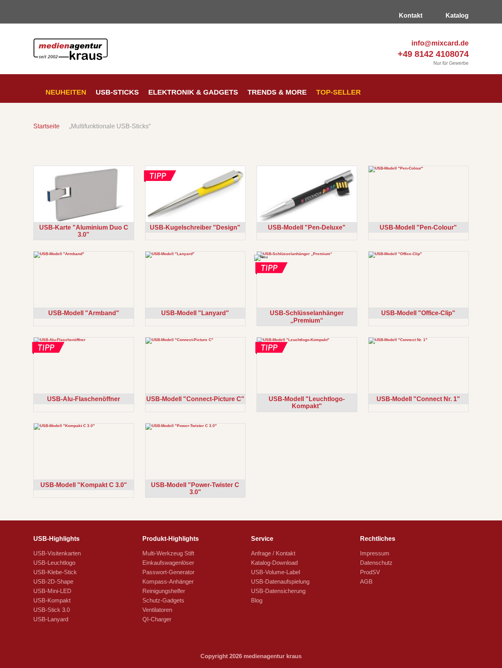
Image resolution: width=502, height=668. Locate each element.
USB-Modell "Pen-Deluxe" (307, 227)
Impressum (374, 553)
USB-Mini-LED (52, 591)
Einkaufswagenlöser (168, 562)
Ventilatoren (157, 609)
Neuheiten (65, 92)
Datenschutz (376, 562)
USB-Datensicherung (278, 591)
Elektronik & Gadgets (193, 92)
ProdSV (370, 572)
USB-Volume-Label (275, 572)
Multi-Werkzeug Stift (168, 553)
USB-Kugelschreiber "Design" (195, 227)
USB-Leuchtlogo (54, 562)
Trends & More (277, 92)
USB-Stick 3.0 (51, 609)
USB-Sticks (117, 92)
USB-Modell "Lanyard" (195, 313)
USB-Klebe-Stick (55, 572)
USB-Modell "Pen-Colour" (418, 227)
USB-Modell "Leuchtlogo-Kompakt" (307, 402)
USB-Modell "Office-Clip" (418, 313)
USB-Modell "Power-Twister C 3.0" (195, 488)
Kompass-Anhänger (168, 581)
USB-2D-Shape (53, 581)
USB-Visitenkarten (57, 553)
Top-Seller (338, 92)
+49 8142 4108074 (432, 54)
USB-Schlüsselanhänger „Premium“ (307, 316)
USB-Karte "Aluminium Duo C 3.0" (83, 231)
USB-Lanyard (50, 619)
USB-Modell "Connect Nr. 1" (418, 399)
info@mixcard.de (439, 43)
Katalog (456, 15)
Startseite (46, 126)
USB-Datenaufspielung (280, 581)
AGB (366, 581)
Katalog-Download (274, 562)
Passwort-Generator (168, 572)
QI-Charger (156, 619)
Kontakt (409, 15)
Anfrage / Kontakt (273, 553)
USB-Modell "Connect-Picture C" (195, 399)
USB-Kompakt (52, 600)
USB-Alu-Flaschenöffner (83, 399)
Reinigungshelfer (163, 591)
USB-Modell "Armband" (83, 313)
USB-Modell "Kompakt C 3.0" (83, 485)
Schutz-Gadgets (163, 600)
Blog (256, 600)
